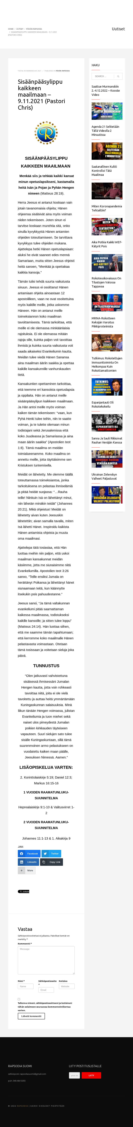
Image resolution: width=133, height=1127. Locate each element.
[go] (118, 76)
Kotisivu (63, 981)
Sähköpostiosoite (46, 983)
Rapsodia (22, 1106)
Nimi (21, 981)
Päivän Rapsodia (63, 71)
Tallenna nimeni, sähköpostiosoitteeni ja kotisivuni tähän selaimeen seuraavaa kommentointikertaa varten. (45, 1007)
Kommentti (25, 943)
